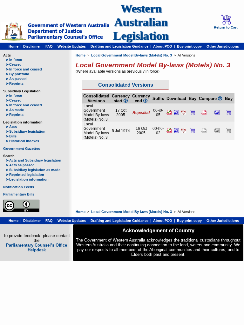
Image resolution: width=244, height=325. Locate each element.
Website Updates (72, 46)
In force (14, 60)
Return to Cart (226, 27)
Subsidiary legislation (25, 131)
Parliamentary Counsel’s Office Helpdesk (36, 247)
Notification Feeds (18, 187)
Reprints (15, 83)
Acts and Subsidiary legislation (33, 160)
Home (13, 46)
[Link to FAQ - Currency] (145, 100)
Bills (11, 136)
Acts (11, 127)
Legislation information (27, 179)
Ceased (14, 64)
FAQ (49, 46)
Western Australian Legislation (141, 22)
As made (15, 110)
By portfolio (17, 74)
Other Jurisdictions (223, 46)
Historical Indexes (22, 141)
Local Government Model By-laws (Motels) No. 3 (131, 55)
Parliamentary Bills (18, 194)
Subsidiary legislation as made (33, 170)
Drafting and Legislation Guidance (119, 46)
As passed (16, 79)
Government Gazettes (21, 148)
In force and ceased (24, 69)
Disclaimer (32, 46)
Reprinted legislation (25, 174)
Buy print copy (189, 46)
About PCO (162, 46)
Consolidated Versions (125, 85)
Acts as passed (20, 165)
